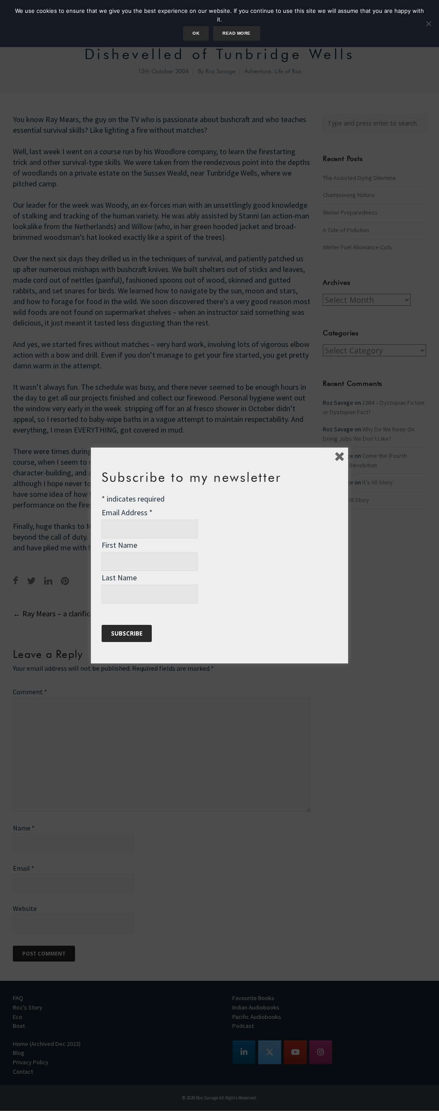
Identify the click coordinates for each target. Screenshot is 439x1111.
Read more (236, 33)
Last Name (119, 577)
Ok (195, 33)
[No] (428, 23)
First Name (119, 545)
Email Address (127, 512)
